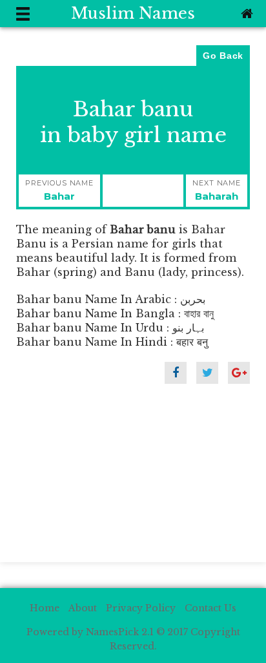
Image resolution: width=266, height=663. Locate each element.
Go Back (223, 55)
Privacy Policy (141, 608)
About (82, 608)
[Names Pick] (245, 13)
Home (44, 608)
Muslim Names (133, 13)
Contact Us (210, 608)
